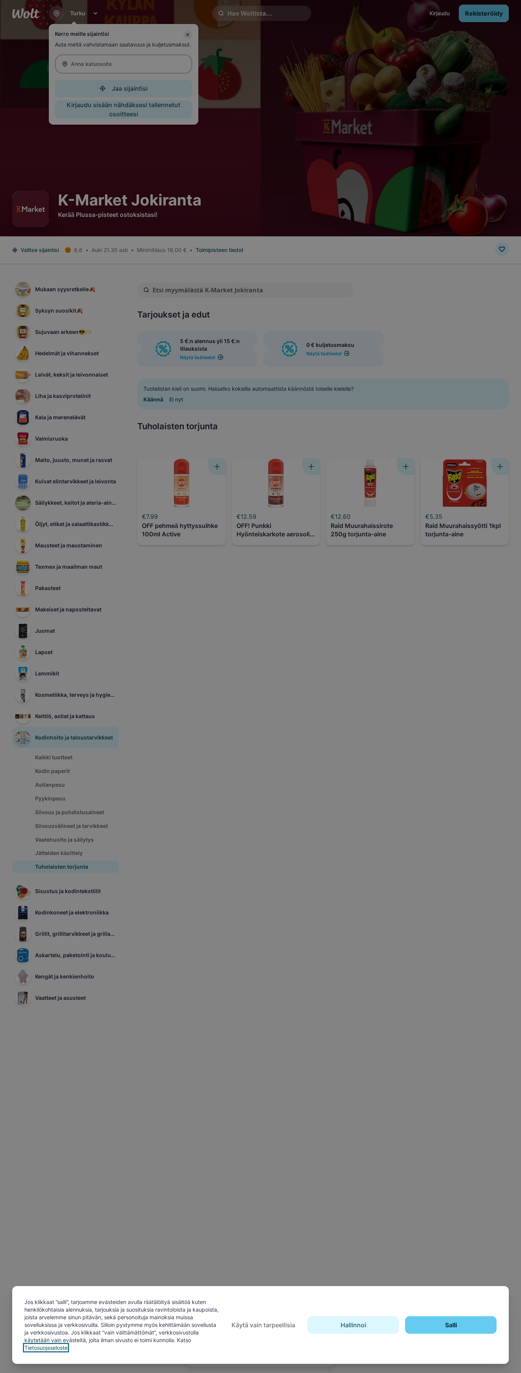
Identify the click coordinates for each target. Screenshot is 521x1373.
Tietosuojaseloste (46, 1347)
